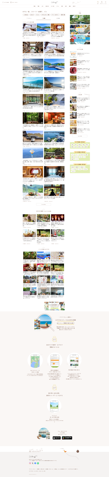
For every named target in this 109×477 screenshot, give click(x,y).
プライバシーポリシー (32, 469)
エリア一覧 (30, 471)
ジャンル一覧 (35, 471)
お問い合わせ (42, 469)
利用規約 (38, 469)
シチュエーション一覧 (41, 471)
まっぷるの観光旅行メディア (62, 469)
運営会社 (55, 469)
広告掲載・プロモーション (49, 469)
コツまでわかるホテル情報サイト (73, 469)
